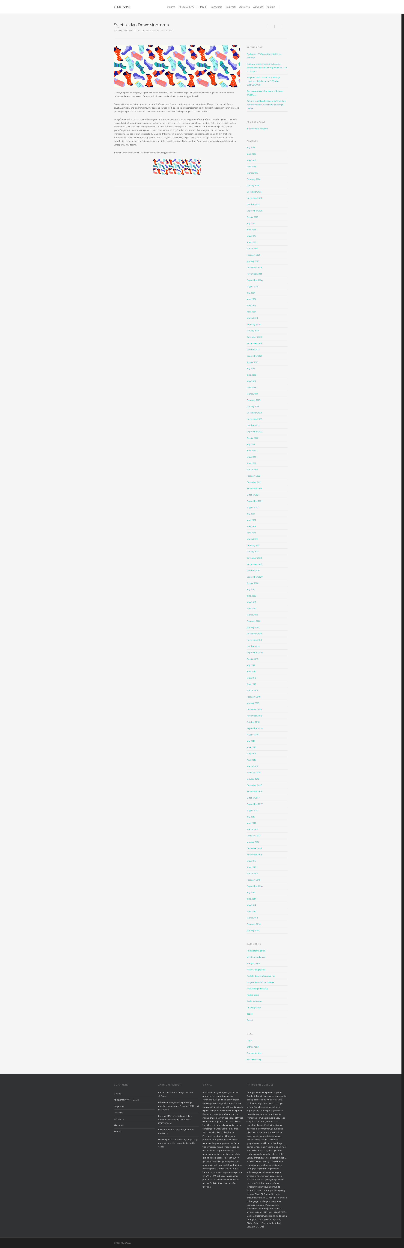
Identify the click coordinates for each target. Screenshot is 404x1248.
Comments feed (254, 1053)
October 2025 (253, 204)
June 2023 (251, 374)
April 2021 (251, 532)
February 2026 (253, 179)
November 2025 (254, 198)
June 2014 (251, 898)
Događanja (216, 6)
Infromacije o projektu (257, 128)
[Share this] (271, 26)
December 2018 (254, 709)
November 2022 (254, 419)
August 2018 (252, 734)
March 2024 (252, 318)
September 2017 (254, 804)
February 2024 (253, 324)
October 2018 (253, 722)
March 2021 (252, 539)
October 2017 (253, 797)
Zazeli (250, 1020)
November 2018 (254, 715)
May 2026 (251, 160)
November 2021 (254, 488)
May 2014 (251, 905)
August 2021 (252, 507)
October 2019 (253, 646)
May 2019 (251, 677)
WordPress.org (254, 1059)
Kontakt (271, 6)
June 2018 (251, 747)
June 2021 (251, 520)
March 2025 (252, 248)
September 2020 (254, 576)
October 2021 (253, 494)
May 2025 (251, 236)
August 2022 (252, 438)
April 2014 (251, 911)
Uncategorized (254, 1007)
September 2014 (254, 886)
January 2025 (253, 261)
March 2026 (252, 172)
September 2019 (254, 652)
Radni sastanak (254, 1001)
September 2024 (254, 280)
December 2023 (254, 337)
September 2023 (254, 355)
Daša (125, 30)
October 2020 (253, 570)
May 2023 (251, 381)
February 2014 (253, 924)
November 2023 (254, 343)
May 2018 (251, 753)
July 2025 (251, 223)
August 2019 (252, 658)
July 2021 (251, 513)
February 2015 (253, 879)
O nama (171, 6)
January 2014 (253, 930)
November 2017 (254, 791)
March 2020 (252, 614)
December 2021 (254, 482)
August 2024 (252, 286)
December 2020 (254, 557)
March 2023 (252, 393)
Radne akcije (253, 994)
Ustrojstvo (244, 6)
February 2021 (253, 545)
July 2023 (251, 368)
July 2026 (251, 147)
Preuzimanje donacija (257, 988)
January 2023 (253, 406)
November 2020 (254, 564)
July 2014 (251, 892)
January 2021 (253, 551)
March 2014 (252, 917)
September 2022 (254, 431)
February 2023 (253, 400)
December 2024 (254, 267)
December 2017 (254, 785)
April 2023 (251, 387)
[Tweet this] (278, 26)
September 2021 (254, 501)
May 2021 (251, 526)
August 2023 (252, 362)
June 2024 (251, 299)
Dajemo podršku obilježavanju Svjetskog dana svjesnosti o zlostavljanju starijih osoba (266, 105)
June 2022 (251, 450)
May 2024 (251, 305)
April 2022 (251, 463)
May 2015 (251, 860)
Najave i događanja (151, 30)
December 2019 (254, 633)
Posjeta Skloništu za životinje (260, 982)
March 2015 (252, 873)
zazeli (249, 1013)
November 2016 (254, 854)
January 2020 (253, 627)
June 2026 (251, 153)
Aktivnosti (258, 6)
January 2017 (253, 842)
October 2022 (253, 425)
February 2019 (253, 696)
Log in (249, 1040)
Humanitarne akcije (256, 950)
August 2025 (252, 217)
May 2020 (251, 602)
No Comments (167, 30)
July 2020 (251, 589)
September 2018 (254, 728)
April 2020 (251, 608)
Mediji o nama (253, 963)
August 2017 (252, 810)
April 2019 (251, 684)
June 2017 (251, 823)
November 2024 (254, 273)
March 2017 (252, 829)
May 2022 (251, 456)
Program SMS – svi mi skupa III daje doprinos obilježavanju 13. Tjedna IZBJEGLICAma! (263, 81)
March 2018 (252, 766)
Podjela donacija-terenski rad (261, 976)
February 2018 (253, 772)
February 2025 (253, 254)
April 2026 (251, 166)
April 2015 (251, 867)
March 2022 (252, 469)
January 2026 (253, 185)
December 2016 (254, 848)
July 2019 (251, 665)
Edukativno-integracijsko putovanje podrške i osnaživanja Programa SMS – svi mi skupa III (267, 67)
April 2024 (251, 311)
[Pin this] (285, 26)
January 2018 (253, 778)
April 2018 (251, 759)
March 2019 (252, 690)
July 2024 (251, 292)
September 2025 (254, 210)
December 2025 (254, 191)
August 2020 (252, 583)
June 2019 (251, 671)
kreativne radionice (256, 957)
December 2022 (254, 412)
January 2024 (253, 330)
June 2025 (251, 229)
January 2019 (253, 703)
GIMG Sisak (122, 7)
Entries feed (252, 1046)
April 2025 (251, 242)
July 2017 (251, 816)
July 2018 (251, 741)
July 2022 (251, 444)
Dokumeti (231, 6)
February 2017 (253, 835)
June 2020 (251, 595)
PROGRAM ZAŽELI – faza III (193, 6)
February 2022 (253, 475)
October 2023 (253, 349)
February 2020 (253, 621)
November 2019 (254, 640)
